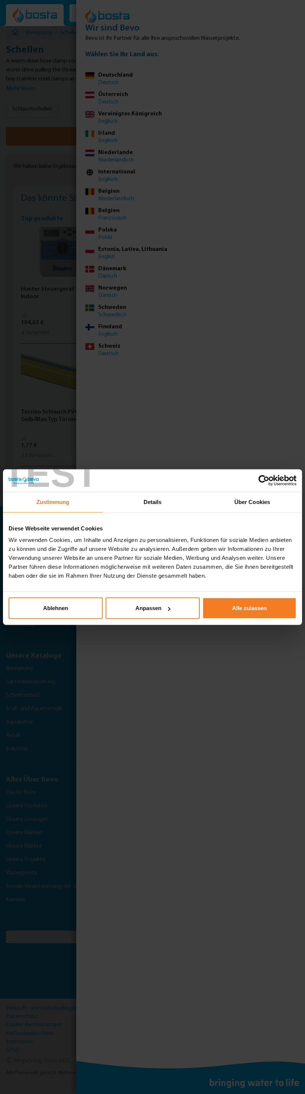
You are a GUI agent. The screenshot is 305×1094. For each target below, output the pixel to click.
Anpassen (148, 608)
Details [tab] (153, 501)
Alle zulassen (249, 608)
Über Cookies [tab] (252, 501)
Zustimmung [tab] (53, 501)
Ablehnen (55, 608)
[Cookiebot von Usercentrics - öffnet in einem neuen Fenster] (263, 480)
